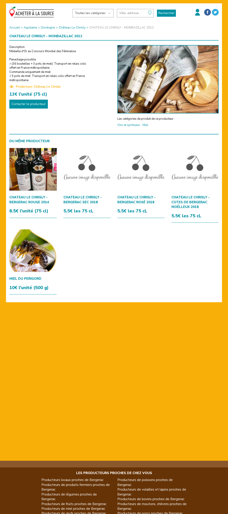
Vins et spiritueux (128, 125)
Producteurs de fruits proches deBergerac (73, 504)
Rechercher (166, 13)
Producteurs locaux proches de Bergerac (72, 480)
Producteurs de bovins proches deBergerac (150, 499)
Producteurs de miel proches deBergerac (73, 508)
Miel (145, 125)
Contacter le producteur (29, 104)
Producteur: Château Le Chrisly (38, 87)
